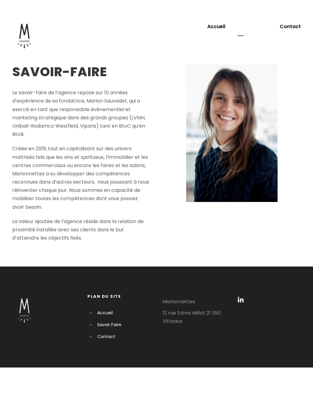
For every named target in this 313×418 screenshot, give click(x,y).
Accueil (216, 26)
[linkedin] (241, 299)
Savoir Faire (252, 26)
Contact (290, 26)
